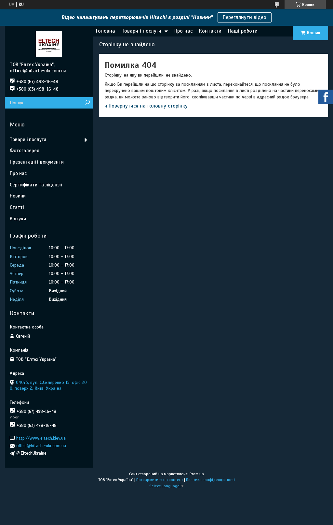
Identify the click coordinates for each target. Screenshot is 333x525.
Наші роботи (243, 31)
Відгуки (18, 219)
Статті (17, 207)
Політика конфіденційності (210, 479)
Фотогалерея (24, 150)
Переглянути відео (244, 17)
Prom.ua (197, 474)
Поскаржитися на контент (159, 479)
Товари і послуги (141, 31)
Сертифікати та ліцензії (36, 185)
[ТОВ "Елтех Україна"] (49, 44)
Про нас (183, 31)
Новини (18, 196)
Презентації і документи (37, 162)
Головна (105, 31)
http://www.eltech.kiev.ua (41, 438)
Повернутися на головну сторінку (148, 106)
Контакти (210, 31)
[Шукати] (87, 103)
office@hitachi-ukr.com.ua (41, 445)
